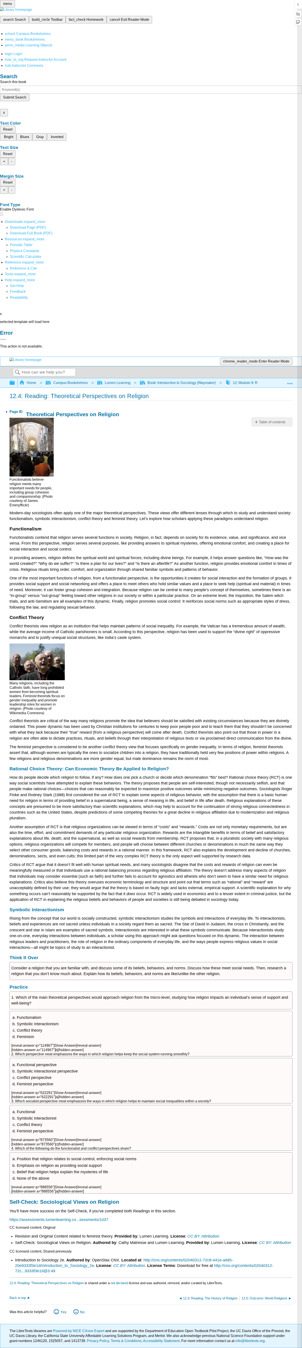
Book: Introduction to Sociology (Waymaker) (182, 383)
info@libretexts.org (249, 1341)
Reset (7, 129)
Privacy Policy (98, 1341)
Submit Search (14, 97)
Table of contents (272, 422)
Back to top (18, 1298)
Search (17, 372)
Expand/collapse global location (289, 381)
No (82, 1312)
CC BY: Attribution (203, 1236)
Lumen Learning (117, 383)
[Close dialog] (3, 339)
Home (31, 383)
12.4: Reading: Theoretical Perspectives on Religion (47, 1283)
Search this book (13, 82)
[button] (18, 291)
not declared (120, 1283)
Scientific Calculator (25, 256)
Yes (63, 1312)
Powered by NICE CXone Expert (79, 1331)
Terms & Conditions (126, 1341)
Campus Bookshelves (70, 383)
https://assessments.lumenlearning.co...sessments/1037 (59, 1219)
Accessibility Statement (161, 1341)
